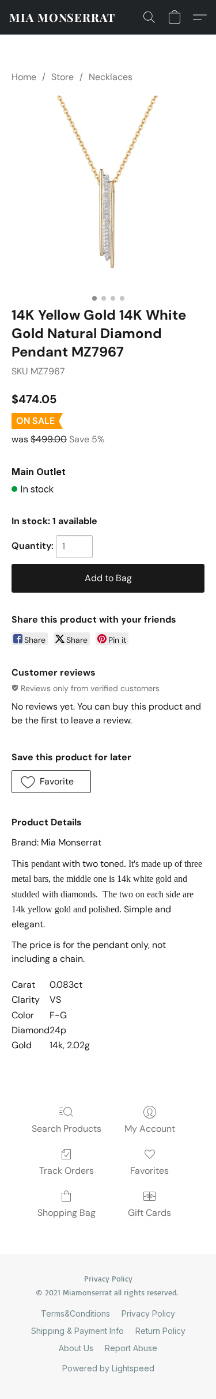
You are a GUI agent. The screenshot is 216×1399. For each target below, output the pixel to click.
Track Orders (66, 1171)
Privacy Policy (148, 1313)
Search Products (66, 1129)
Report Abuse (131, 1348)
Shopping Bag (66, 1213)
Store (62, 77)
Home (24, 77)
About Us (76, 1348)
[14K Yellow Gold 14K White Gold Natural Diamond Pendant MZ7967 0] (108, 192)
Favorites (149, 1171)
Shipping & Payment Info (77, 1331)
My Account (149, 1129)
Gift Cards (149, 1213)
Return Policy (160, 1331)
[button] (62, 17)
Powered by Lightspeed (108, 1368)
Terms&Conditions (75, 1313)
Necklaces (110, 77)
